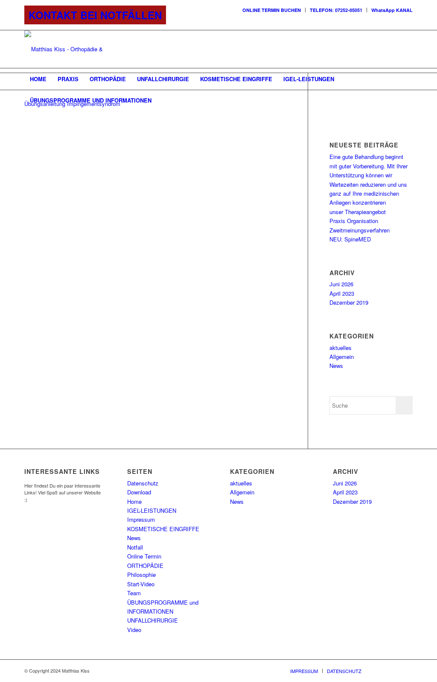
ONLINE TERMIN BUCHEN (271, 10)
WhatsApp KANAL (392, 10)
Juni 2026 (341, 284)
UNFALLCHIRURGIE (152, 620)
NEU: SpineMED (350, 239)
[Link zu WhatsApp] (406, 49)
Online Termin (144, 556)
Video (134, 630)
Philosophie (141, 574)
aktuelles (340, 348)
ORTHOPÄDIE (145, 565)
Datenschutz (142, 483)
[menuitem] (272, 10)
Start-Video (140, 584)
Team (134, 593)
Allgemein (341, 357)
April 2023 (341, 293)
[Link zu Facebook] (380, 49)
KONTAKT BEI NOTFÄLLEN (95, 15)
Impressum (141, 519)
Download (139, 492)
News (336, 366)
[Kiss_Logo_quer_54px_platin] (80, 49)
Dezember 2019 (348, 302)
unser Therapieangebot (357, 212)
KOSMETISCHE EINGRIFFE (163, 529)
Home (134, 501)
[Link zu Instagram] (393, 49)
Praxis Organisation (353, 221)
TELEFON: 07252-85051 (336, 10)
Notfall (135, 547)
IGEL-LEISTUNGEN (151, 510)
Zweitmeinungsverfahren (359, 230)
